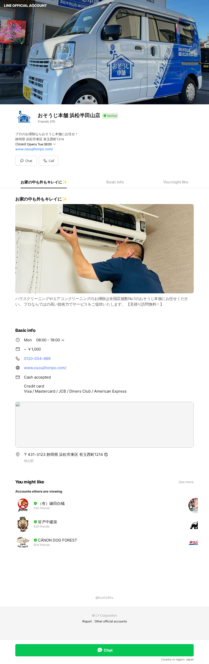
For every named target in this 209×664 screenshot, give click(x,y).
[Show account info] (110, 116)
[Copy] (106, 454)
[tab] (44, 182)
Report (87, 621)
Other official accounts (111, 621)
